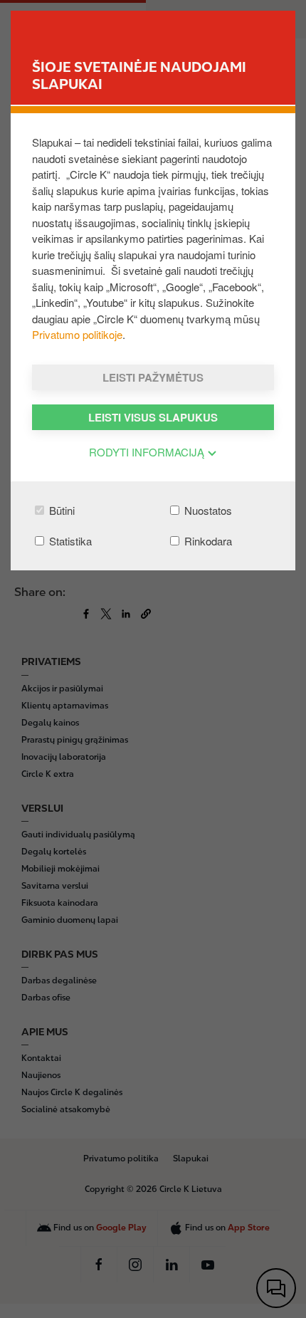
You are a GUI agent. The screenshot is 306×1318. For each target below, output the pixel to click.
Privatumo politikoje (77, 334)
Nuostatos (206, 510)
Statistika (69, 540)
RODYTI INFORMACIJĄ (148, 451)
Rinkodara (206, 540)
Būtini (60, 510)
